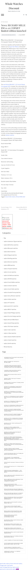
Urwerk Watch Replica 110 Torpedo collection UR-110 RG (12, 552)
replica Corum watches (10, 272)
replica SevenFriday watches (11, 323)
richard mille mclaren (10, 196)
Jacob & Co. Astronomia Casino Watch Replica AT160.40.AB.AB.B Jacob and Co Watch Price (13, 387)
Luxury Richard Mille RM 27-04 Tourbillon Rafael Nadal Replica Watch (13, 454)
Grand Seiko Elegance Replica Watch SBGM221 (12, 375)
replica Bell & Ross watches (11, 245)
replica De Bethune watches (11, 275)
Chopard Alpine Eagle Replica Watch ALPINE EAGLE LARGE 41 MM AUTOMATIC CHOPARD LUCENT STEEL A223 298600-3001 (13, 366)
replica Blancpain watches (11, 248)
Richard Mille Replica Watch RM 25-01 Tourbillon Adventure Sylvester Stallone (14, 528)
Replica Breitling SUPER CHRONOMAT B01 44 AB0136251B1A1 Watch (13, 476)
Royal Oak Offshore (14, 46)
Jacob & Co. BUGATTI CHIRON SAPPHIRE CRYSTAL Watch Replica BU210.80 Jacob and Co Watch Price (14, 410)
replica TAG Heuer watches (11, 326)
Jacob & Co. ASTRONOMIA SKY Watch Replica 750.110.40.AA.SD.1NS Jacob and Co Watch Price (14, 397)
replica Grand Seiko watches (11, 289)
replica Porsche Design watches (12, 316)
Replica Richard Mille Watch (8, 35)
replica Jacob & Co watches (11, 306)
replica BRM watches (9, 265)
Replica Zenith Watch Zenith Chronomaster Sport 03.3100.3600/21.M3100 (10, 516)
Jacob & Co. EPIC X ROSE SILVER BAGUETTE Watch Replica (13, 424)
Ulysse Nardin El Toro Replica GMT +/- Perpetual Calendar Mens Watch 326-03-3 (13, 548)
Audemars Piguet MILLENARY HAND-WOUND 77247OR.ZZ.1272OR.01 (13, 358)
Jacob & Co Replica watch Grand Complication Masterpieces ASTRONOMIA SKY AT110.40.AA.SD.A (13, 449)
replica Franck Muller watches (12, 282)
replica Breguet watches (10, 255)
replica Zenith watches (10, 343)
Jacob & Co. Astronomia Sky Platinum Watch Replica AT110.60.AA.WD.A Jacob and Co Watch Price (13, 392)
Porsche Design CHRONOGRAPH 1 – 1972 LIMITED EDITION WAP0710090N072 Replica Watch (13, 471)
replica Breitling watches (10, 258)
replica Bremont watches (10, 262)
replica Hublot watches (10, 299)
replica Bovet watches (10, 251)
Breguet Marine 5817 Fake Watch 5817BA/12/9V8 (11, 362)
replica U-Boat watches (10, 333)
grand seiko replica (4, 563)
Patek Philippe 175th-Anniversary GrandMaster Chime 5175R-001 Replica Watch (12, 458)
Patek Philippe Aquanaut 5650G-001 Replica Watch (14, 463)
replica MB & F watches (10, 309)
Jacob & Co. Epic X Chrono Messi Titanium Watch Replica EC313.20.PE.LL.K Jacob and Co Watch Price (13, 419)
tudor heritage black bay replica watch (9, 567)
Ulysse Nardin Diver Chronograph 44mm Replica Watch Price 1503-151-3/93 (13, 544)
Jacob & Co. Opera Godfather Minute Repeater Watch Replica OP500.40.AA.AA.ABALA (12, 433)
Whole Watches (8, 347)
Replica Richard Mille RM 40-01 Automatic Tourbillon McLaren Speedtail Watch (13, 494)
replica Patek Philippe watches (12, 313)
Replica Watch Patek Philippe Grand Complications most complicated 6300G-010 (13, 507)
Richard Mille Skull (20, 196)
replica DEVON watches (10, 279)
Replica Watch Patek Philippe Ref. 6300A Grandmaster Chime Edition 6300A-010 (13, 511)
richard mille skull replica (16, 563)
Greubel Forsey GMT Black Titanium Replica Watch (12, 379)
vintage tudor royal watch (6, 565)
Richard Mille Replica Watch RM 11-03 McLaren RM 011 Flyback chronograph (13, 524)
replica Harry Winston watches (12, 296)
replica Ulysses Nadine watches (12, 336)
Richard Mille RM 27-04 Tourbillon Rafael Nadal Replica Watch (13, 537)
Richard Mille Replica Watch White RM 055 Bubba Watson (13, 533)
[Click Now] (7, 218)
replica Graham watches (10, 285)
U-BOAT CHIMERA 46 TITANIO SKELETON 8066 (13, 540)
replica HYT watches (9, 302)
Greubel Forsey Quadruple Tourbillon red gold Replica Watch (14, 383)
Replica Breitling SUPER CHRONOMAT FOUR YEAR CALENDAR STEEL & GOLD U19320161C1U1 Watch (13, 480)
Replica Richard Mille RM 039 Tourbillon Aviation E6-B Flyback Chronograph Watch (14, 490)
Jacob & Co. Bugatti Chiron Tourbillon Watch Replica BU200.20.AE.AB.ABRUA (13, 415)
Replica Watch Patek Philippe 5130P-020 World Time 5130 (13, 503)
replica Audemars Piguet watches (13, 241)
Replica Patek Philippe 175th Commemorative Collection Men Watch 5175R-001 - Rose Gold (13, 485)
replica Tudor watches (10, 330)
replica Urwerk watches (10, 340)
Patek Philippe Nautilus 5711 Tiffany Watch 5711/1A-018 (14, 467)
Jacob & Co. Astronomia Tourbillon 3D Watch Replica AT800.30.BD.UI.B (13, 402)
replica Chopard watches (10, 268)
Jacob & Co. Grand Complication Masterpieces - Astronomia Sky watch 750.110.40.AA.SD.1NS (13, 428)
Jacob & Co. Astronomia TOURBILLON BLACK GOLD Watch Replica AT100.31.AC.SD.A (13, 406)
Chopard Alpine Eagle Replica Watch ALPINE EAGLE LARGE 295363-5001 (12, 371)
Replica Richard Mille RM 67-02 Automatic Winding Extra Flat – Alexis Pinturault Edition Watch (13, 498)
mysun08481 (22, 35)
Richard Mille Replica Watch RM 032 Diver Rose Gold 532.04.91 (13, 520)
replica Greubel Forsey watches (12, 292)
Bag (5, 238)
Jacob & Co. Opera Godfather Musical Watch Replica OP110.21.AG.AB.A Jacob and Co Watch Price (13, 444)
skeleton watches (10, 135)
